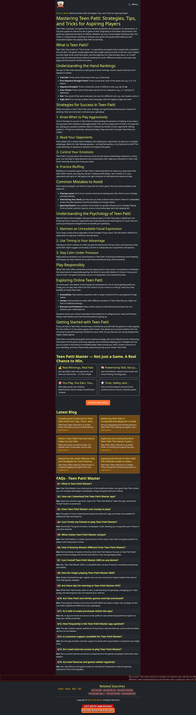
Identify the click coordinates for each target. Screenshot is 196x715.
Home (59, 13)
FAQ (79, 688)
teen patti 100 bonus (113, 694)
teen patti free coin (109, 690)
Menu (134, 4)
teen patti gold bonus (128, 694)
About (67, 688)
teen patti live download (125, 690)
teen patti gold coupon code (97, 694)
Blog (65, 13)
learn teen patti (97, 690)
